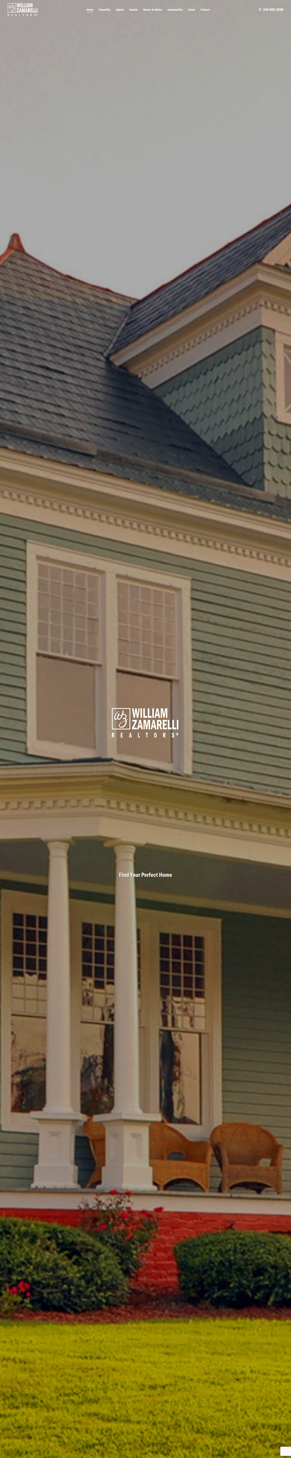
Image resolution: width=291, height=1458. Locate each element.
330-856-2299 (273, 9)
